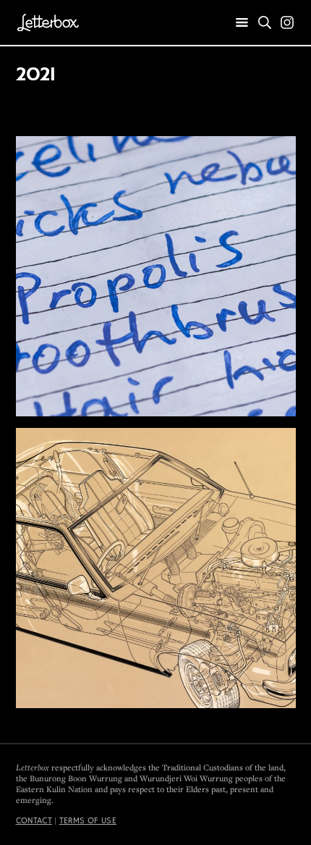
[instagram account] (287, 22)
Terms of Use (87, 820)
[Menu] (242, 23)
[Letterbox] (48, 22)
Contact (34, 820)
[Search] (264, 22)
